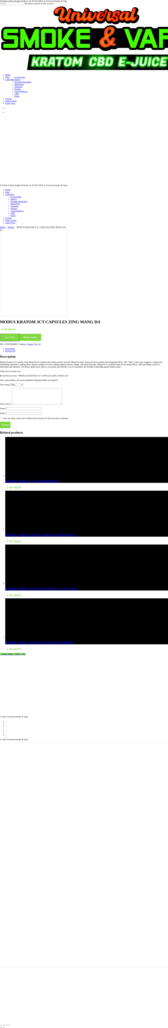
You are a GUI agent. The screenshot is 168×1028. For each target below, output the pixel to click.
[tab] (86, 349)
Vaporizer (14, 206)
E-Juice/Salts (15, 197)
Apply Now (10, 223)
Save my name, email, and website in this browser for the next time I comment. (35, 418)
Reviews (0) (10, 351)
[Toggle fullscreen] (4, 1025)
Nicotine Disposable (18, 201)
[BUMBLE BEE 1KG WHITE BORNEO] (25, 475)
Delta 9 (13, 199)
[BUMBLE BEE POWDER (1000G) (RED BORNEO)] (25, 529)
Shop (7, 192)
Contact (8, 218)
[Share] (6, 1025)
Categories (9, 194)
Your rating (5, 385)
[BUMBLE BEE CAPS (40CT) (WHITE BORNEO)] (25, 637)
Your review (6, 404)
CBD (12, 213)
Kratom (13, 208)
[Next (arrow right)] (4, 1027)
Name (3, 408)
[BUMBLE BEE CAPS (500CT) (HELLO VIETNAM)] (25, 583)
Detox (13, 216)
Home (7, 190)
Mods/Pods (15, 204)
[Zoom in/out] (1, 1025)
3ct (39, 344)
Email (3, 413)
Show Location (30, 337)
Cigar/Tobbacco (17, 211)
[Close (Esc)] (9, 1025)
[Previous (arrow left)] (1, 1027)
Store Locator (11, 220)
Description (10, 349)
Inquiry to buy (9, 337)
